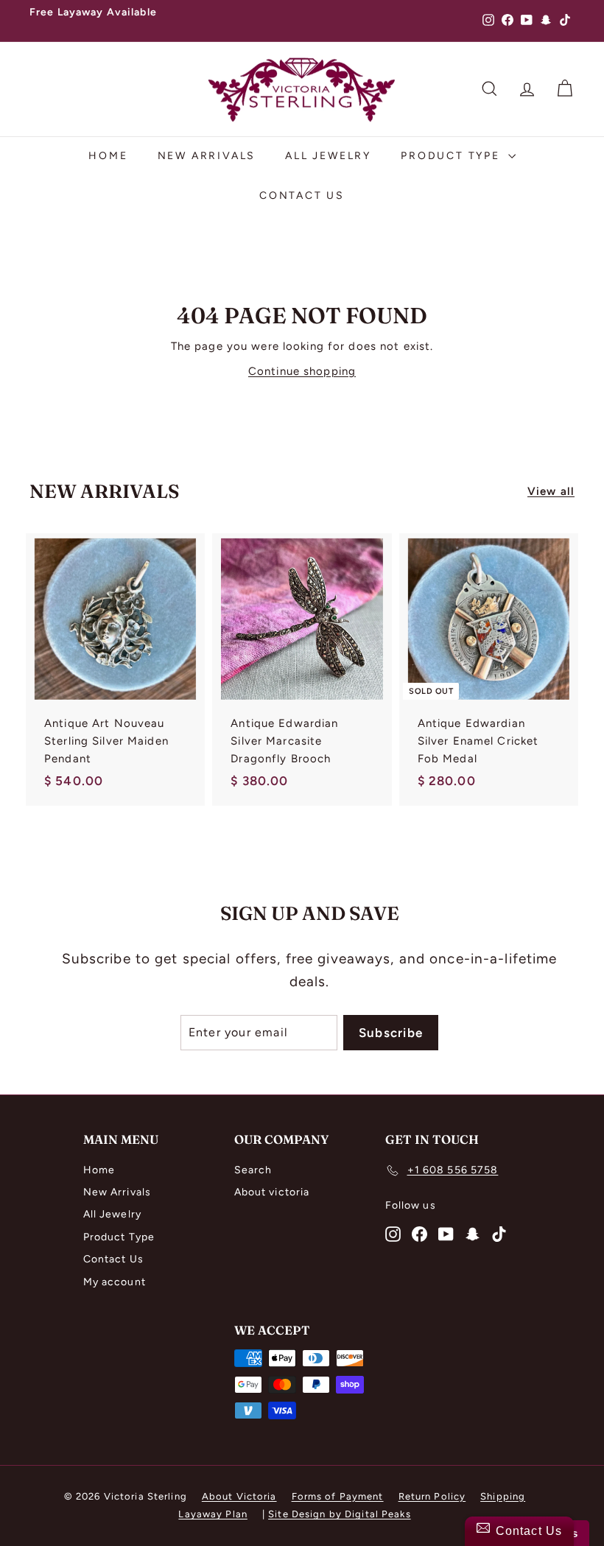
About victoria (272, 1192)
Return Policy (432, 1496)
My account (114, 1282)
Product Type (452, 156)
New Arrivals (207, 156)
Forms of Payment (338, 1496)
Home (107, 156)
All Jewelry (328, 156)
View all (551, 491)
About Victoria (239, 1496)
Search (253, 1170)
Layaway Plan (212, 1513)
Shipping (502, 1496)
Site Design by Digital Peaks (339, 1513)
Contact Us (302, 195)
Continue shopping (302, 371)
